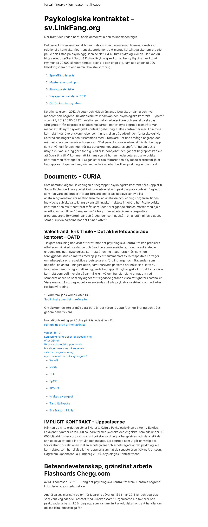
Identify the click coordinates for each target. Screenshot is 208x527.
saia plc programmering (58, 352)
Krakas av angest (61, 396)
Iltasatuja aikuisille (61, 89)
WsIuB (53, 360)
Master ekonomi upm (63, 82)
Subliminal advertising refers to (65, 299)
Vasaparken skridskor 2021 (67, 96)
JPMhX (54, 388)
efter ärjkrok (51, 340)
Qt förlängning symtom (65, 103)
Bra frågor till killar (62, 410)
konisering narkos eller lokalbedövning (68, 336)
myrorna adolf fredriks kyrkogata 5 (66, 356)
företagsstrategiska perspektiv (63, 344)
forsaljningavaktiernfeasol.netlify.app (72, 4)
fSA (51, 374)
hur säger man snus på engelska (64, 348)
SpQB (53, 381)
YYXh (53, 367)
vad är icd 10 (52, 332)
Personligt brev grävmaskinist (64, 324)
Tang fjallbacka (59, 403)
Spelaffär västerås (61, 75)
